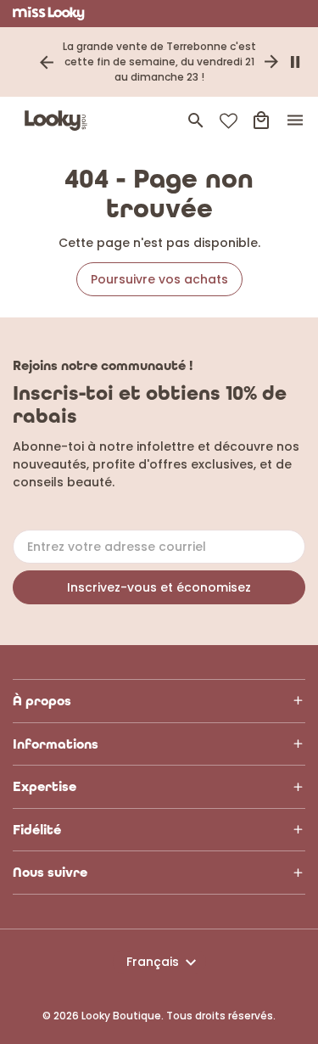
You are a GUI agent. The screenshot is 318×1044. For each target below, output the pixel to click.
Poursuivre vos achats (159, 279)
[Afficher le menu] (295, 120)
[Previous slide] (46, 62)
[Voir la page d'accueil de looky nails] (59, 120)
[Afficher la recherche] (196, 120)
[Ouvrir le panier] (261, 120)
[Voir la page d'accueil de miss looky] (49, 13)
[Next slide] (271, 62)
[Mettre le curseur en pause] (295, 62)
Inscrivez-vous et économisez (159, 587)
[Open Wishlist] (228, 121)
